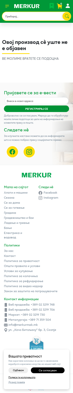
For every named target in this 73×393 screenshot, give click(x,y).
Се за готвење (14, 207)
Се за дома (12, 202)
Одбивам (18, 370)
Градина (10, 212)
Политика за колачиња (21, 276)
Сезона (9, 197)
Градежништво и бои (19, 217)
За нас (8, 250)
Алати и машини (16, 192)
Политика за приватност (22, 260)
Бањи (8, 227)
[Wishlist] (52, 6)
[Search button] (67, 16)
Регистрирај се (36, 109)
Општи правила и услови (22, 265)
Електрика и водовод (13, 235)
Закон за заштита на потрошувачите (30, 291)
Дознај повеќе (16, 382)
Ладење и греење (17, 222)
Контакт (10, 255)
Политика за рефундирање (23, 281)
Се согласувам (48, 370)
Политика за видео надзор (23, 286)
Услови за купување (18, 270)
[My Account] (68, 6)
